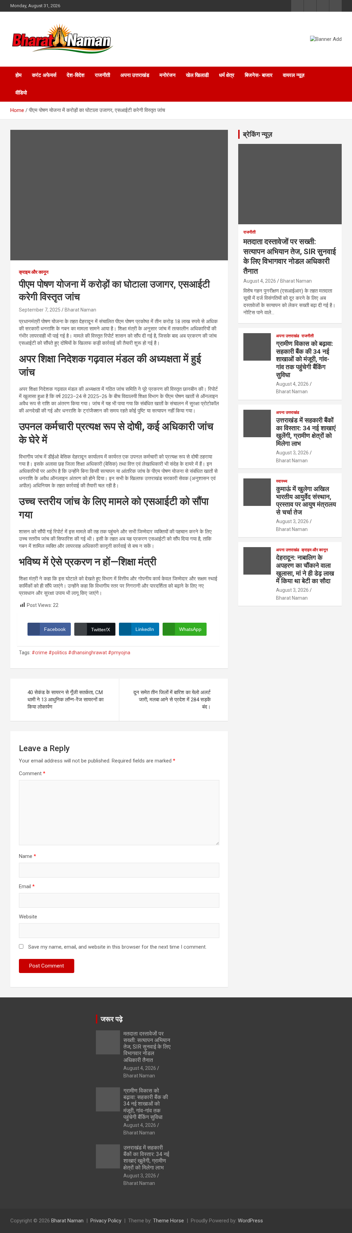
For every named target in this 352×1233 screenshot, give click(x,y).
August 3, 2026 (292, 452)
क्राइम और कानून (33, 272)
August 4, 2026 (259, 281)
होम (18, 75)
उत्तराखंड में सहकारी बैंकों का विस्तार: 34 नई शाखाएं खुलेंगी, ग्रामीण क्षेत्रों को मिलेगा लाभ (306, 432)
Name (27, 856)
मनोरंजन (168, 75)
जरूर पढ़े (112, 1019)
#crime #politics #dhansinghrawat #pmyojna (81, 652)
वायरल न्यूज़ (294, 75)
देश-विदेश (76, 75)
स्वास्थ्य (281, 481)
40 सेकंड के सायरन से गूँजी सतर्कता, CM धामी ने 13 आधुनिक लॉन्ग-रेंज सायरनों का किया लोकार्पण (65, 699)
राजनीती (102, 75)
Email (27, 886)
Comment (32, 773)
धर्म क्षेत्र (226, 75)
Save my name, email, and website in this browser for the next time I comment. (117, 947)
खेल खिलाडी (197, 75)
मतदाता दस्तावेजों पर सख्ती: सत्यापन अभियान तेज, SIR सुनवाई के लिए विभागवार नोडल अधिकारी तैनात (146, 1046)
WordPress (250, 1221)
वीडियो (21, 93)
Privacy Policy (105, 1221)
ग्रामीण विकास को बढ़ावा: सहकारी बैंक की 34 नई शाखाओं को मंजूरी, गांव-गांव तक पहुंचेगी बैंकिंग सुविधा (304, 359)
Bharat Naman (80, 310)
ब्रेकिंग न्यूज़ (257, 134)
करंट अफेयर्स (44, 75)
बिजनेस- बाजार (259, 75)
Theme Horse (168, 1221)
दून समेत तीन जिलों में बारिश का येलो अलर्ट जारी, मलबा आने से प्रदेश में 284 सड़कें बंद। (172, 699)
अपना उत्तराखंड (134, 75)
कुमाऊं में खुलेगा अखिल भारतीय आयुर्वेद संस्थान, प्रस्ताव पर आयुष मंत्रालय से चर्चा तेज (306, 500)
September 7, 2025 (39, 310)
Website (28, 917)
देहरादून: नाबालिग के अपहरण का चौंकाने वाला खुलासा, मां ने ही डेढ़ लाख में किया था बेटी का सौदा (305, 569)
